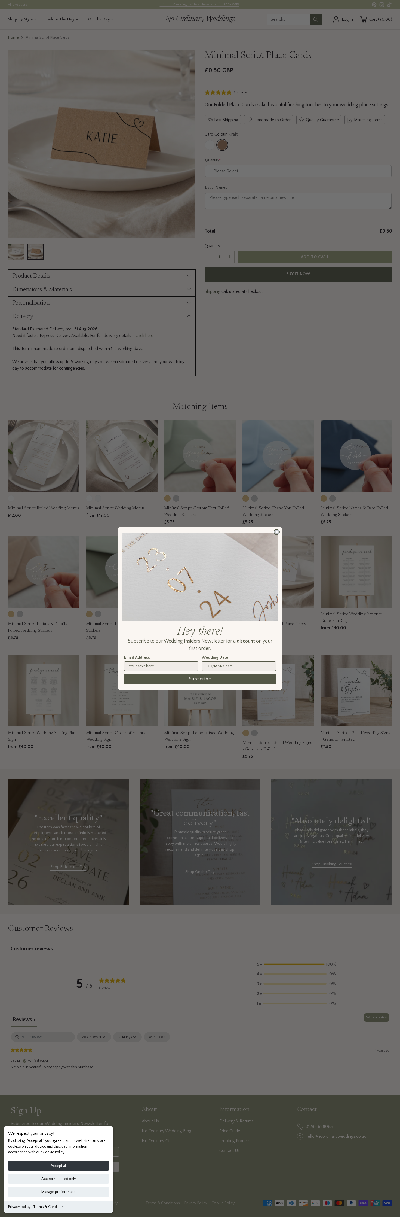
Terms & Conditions (49, 1207)
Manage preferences (58, 1192)
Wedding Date (215, 657)
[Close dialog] (276, 532)
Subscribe (200, 678)
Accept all (59, 1166)
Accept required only (58, 1179)
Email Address (137, 657)
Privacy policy (19, 1207)
